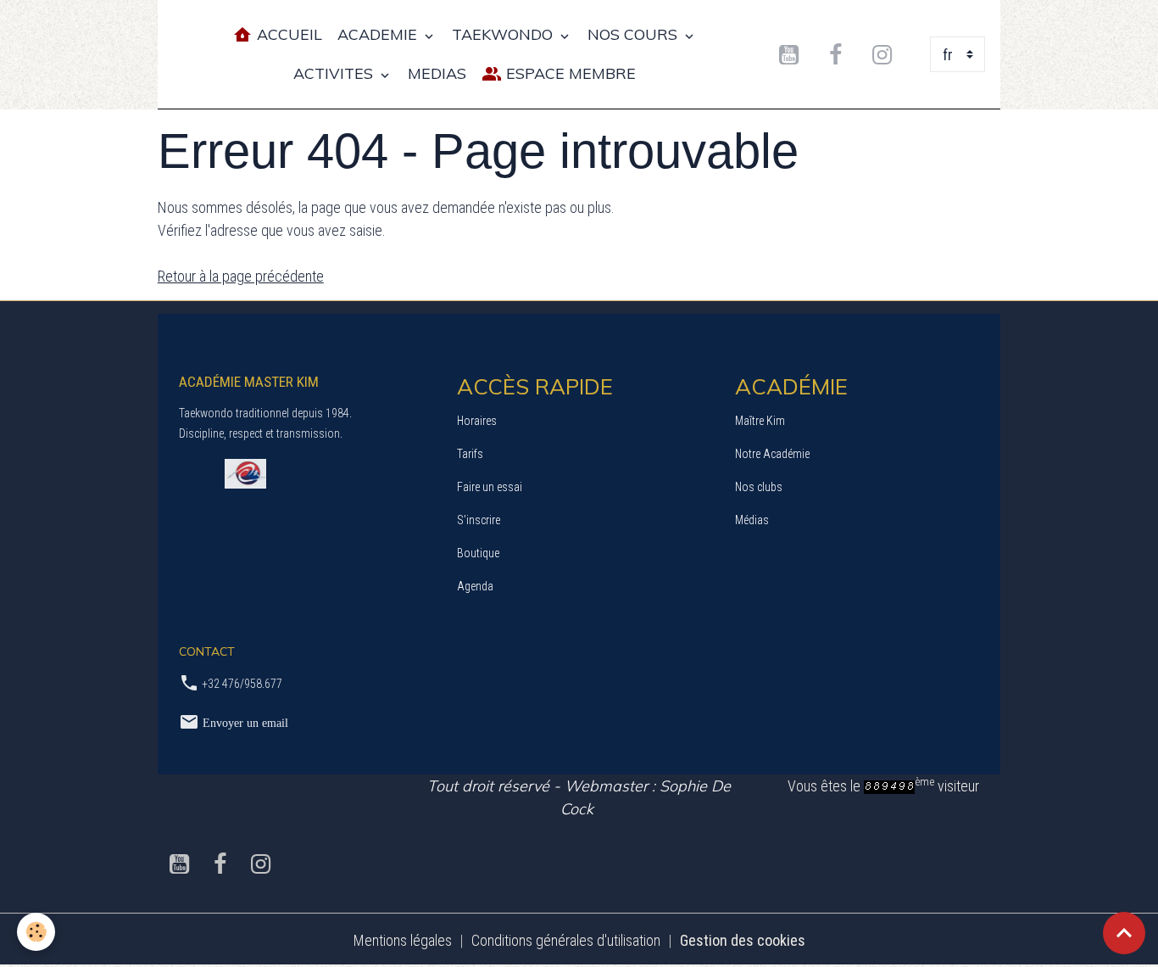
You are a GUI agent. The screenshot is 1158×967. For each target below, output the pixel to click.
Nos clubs (758, 487)
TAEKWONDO (504, 34)
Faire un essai (489, 487)
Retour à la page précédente (241, 276)
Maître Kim (760, 421)
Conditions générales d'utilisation (565, 940)
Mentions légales (403, 940)
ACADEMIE (379, 34)
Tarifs (470, 454)
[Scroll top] (1124, 933)
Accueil (287, 34)
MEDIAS (437, 73)
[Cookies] (36, 932)
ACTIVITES (335, 73)
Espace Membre (569, 73)
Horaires (477, 421)
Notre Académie (772, 454)
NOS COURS (634, 34)
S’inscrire (478, 520)
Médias (752, 520)
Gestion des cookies (742, 940)
